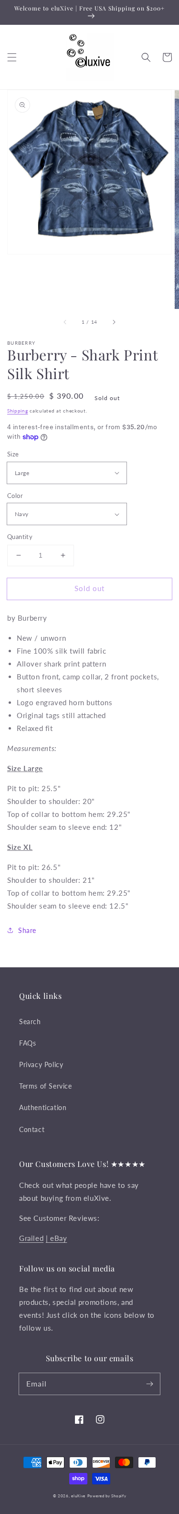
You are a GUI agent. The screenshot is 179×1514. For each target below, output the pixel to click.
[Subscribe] (149, 1383)
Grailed (31, 1238)
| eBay (56, 1238)
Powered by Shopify (106, 1495)
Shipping (17, 410)
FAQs (27, 1043)
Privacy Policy (41, 1064)
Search (30, 1021)
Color (15, 495)
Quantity (19, 536)
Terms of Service (45, 1086)
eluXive (78, 1495)
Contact (31, 1129)
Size (13, 454)
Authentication (42, 1107)
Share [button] (27, 930)
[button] (11, 57)
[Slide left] (65, 322)
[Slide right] (113, 322)
